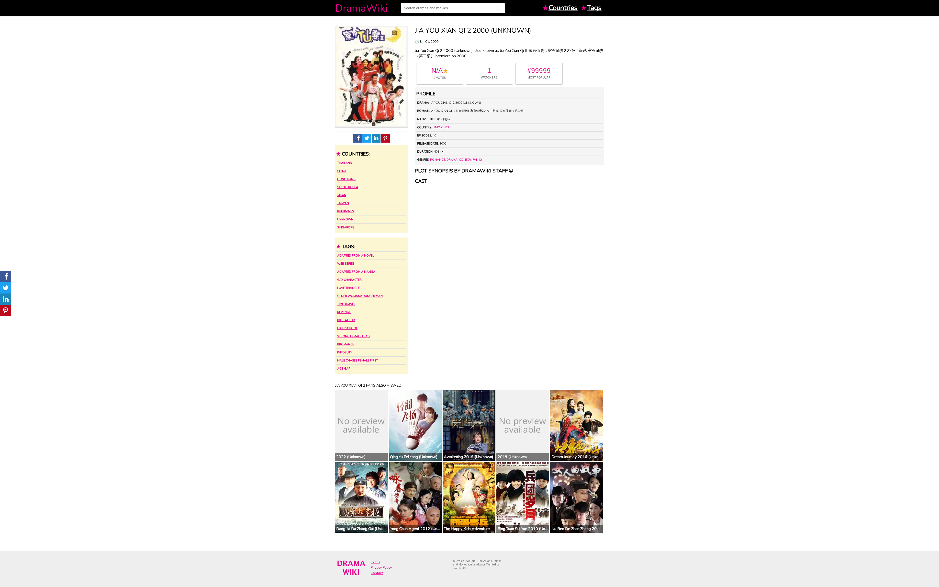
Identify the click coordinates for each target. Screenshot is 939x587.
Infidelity (344, 352)
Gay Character (349, 280)
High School (347, 328)
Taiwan (343, 203)
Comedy (465, 160)
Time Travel (346, 304)
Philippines (345, 211)
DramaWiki (361, 8)
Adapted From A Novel (355, 256)
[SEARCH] (498, 8)
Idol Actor (346, 320)
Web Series (345, 264)
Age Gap (343, 369)
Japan (341, 195)
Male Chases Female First (357, 360)
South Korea (347, 187)
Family (477, 160)
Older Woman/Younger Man (360, 296)
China (342, 171)
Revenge (344, 312)
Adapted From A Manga (356, 272)
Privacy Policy (381, 567)
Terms (375, 562)
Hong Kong (346, 179)
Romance (437, 160)
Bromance (345, 344)
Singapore (345, 227)
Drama (452, 160)
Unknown (345, 219)
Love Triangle (348, 288)
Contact (377, 573)
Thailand (344, 163)
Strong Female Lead (353, 336)
